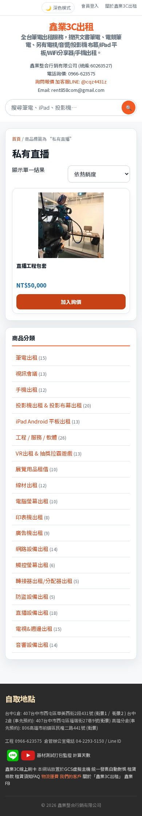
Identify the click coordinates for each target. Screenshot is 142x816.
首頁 (16, 139)
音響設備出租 (37, 644)
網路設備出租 (37, 549)
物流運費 (50, 776)
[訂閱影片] (28, 755)
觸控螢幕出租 (35, 565)
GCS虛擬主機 (77, 769)
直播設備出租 (37, 612)
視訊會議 (31, 373)
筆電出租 (31, 357)
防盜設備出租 (35, 596)
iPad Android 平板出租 (48, 421)
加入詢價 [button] (71, 301)
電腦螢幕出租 (37, 501)
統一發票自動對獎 (108, 769)
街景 (104, 720)
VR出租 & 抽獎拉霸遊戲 (49, 453)
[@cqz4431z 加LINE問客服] (12, 755)
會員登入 (90, 6)
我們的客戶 (71, 776)
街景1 (101, 713)
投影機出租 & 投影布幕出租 (53, 405)
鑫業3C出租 (71, 26)
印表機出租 (33, 517)
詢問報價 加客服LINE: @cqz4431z (71, 81)
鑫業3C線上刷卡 (21, 769)
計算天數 (81, 755)
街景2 (117, 713)
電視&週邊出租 (39, 628)
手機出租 (31, 389)
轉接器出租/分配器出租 (47, 581)
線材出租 (31, 485)
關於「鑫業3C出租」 (103, 776)
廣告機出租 (33, 532)
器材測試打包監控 (54, 755)
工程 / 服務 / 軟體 (41, 437)
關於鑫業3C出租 (121, 6)
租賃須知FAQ (27, 776)
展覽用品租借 (37, 469)
